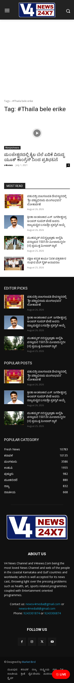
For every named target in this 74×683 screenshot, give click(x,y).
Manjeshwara (12, 147)
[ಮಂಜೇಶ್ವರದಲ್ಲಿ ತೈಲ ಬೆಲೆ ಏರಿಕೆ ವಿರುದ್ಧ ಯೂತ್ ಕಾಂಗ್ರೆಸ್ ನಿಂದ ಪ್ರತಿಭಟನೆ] (37, 133)
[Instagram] (32, 642)
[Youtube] (52, 642)
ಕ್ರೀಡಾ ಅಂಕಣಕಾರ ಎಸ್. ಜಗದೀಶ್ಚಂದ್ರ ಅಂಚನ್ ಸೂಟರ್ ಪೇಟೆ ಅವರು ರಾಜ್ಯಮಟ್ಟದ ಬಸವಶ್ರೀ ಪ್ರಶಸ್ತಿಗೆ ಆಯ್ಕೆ (46, 221)
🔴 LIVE (61, 674)
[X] (42, 642)
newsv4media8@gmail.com (37, 608)
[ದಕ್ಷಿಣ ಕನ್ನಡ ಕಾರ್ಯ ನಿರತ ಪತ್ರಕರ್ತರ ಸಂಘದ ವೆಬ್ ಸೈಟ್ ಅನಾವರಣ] (14, 263)
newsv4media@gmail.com (43, 604)
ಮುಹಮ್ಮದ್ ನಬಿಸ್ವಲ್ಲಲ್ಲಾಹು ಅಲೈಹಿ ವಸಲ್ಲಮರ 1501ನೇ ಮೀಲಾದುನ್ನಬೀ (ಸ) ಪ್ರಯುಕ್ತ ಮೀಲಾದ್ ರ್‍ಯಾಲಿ (46, 241)
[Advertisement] (37, 58)
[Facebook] (22, 642)
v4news (8, 165)
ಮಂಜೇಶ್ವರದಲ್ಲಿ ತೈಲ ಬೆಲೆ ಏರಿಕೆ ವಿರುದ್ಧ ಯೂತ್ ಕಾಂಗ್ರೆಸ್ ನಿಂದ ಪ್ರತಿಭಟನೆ (34, 157)
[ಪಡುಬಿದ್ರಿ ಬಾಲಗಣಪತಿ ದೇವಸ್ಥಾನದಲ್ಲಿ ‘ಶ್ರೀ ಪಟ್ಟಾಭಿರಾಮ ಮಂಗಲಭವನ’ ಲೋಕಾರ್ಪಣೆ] (14, 201)
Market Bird (29, 662)
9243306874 (52, 613)
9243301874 (31, 613)
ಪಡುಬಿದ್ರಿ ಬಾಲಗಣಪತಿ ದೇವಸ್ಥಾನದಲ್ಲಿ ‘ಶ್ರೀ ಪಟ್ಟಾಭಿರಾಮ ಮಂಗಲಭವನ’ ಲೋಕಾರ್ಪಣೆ (46, 200)
